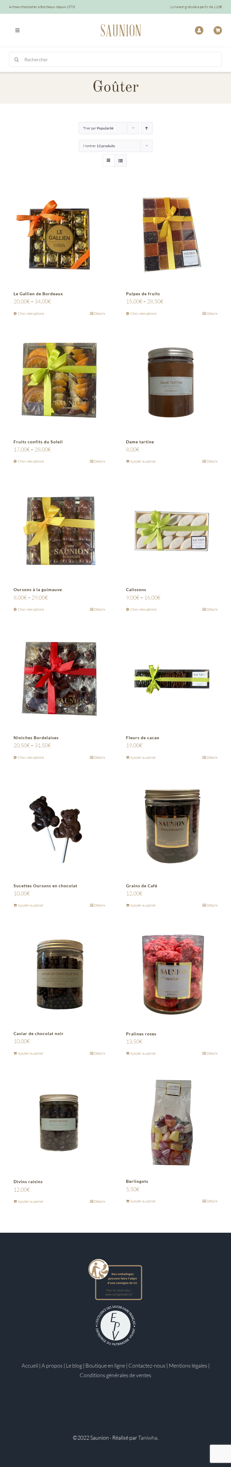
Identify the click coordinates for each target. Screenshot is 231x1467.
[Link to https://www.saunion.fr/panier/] (218, 30)
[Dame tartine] (172, 383)
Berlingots (137, 1181)
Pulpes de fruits (143, 293)
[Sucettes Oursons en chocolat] (59, 827)
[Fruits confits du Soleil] (59, 383)
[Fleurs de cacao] (172, 679)
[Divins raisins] (59, 1123)
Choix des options (31, 313)
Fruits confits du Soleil (38, 441)
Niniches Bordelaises (36, 737)
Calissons (136, 589)
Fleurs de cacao (142, 737)
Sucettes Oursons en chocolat (45, 885)
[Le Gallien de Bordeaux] (59, 235)
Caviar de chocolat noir (39, 1033)
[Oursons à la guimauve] (59, 531)
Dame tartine (140, 441)
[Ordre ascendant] (146, 128)
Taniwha (147, 1437)
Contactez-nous (146, 1365)
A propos (52, 1365)
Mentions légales (188, 1365)
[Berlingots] (172, 1123)
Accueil (30, 1365)
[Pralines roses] (172, 975)
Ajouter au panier (143, 461)
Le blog (74, 1365)
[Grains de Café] (172, 827)
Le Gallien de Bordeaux (38, 293)
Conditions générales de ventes (115, 1375)
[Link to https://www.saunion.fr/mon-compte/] (199, 30)
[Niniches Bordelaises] (59, 679)
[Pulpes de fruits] (172, 235)
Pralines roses (141, 1033)
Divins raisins (28, 1181)
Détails (99, 313)
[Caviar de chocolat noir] (59, 975)
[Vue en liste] (120, 160)
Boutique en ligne (105, 1365)
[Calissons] (172, 531)
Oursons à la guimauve (38, 589)
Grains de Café (141, 885)
